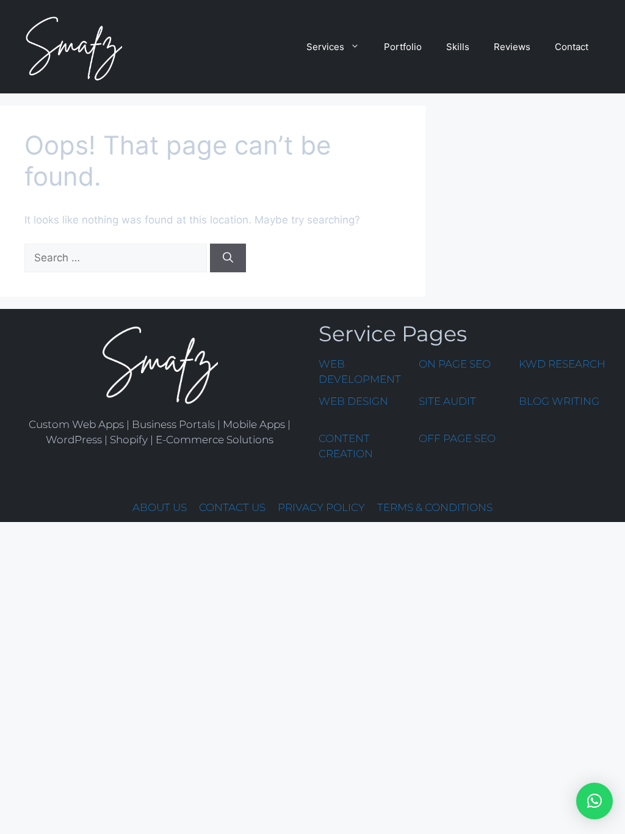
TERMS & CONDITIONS (435, 507)
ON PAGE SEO (455, 364)
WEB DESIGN (353, 401)
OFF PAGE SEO (457, 438)
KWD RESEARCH (562, 364)
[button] (594, 801)
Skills (457, 47)
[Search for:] (117, 258)
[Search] (228, 258)
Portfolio (403, 47)
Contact (571, 47)
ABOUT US (159, 507)
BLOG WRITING (559, 401)
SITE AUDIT (447, 401)
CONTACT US (232, 507)
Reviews (512, 47)
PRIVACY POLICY (321, 507)
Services (325, 47)
